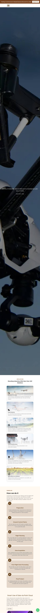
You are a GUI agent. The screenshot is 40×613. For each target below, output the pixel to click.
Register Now (35, 1)
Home (23, 193)
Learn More (10, 608)
